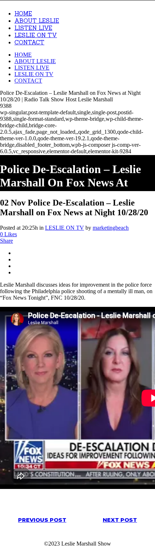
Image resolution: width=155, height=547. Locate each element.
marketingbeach (111, 228)
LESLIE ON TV (64, 228)
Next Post (120, 519)
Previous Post (42, 519)
